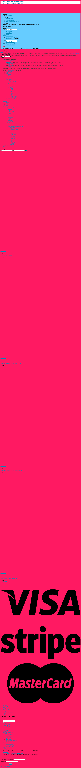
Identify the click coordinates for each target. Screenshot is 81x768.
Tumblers (10, 87)
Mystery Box (9, 18)
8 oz (12, 95)
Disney (9, 113)
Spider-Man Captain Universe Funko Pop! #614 (11, 363)
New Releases (10, 20)
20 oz (12, 91)
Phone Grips (11, 70)
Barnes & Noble (14, 129)
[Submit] (3, 722)
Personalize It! (9, 79)
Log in (10, 764)
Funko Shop (13, 134)
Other (9, 115)
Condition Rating (10, 44)
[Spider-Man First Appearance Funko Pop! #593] (19, 465)
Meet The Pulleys (10, 42)
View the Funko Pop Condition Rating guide (13, 1)
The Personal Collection (12, 21)
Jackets (10, 74)
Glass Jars (10, 65)
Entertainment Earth (15, 132)
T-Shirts (10, 77)
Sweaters (10, 75)
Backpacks (8, 102)
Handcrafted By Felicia (8, 29)
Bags (9, 64)
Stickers (8, 38)
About (4, 40)
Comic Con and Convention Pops (15, 126)
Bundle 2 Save (11, 111)
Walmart (12, 143)
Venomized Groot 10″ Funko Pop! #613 (9, 578)
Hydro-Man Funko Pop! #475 (7, 255)
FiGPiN (4, 24)
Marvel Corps (11, 144)
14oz (12, 86)
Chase (9, 125)
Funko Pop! (5, 17)
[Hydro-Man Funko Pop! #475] (19, 250)
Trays (12, 67)
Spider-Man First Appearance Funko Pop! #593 (11, 470)
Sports (9, 119)
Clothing (7, 73)
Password (3, 761)
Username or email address (7, 759)
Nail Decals (10, 68)
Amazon (12, 128)
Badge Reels (11, 63)
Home (2, 50)
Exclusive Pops (11, 127)
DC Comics (10, 112)
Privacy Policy (4, 581)
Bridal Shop (9, 33)
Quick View (3, 251)
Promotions (9, 15)
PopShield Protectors (8, 26)
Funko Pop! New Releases (12, 107)
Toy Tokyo (13, 141)
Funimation (13, 133)
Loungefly (5, 28)
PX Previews (13, 138)
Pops (4, 106)
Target (12, 140)
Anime (9, 110)
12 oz (12, 88)
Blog (4, 46)
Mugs (7, 34)
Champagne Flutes (12, 81)
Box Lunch (13, 130)
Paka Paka (5, 23)
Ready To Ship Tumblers (12, 37)
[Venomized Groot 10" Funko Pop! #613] (19, 572)
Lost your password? (5, 766)
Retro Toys (10, 117)
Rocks (9, 118)
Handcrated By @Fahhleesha (9, 60)
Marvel (9, 114)
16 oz (12, 90)
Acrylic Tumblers (9, 71)
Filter (26, 150)
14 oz (12, 89)
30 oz (12, 94)
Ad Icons (10, 109)
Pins (7, 104)
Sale (4, 146)
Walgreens (13, 142)
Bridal (9, 80)
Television (10, 121)
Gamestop (13, 136)
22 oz (12, 93)
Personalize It (9, 35)
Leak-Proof (13, 97)
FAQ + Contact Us (11, 43)
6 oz (12, 82)
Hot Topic (13, 137)
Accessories (9, 31)
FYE (12, 135)
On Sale (5, 14)
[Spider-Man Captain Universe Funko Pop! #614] (19, 357)
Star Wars (10, 120)
